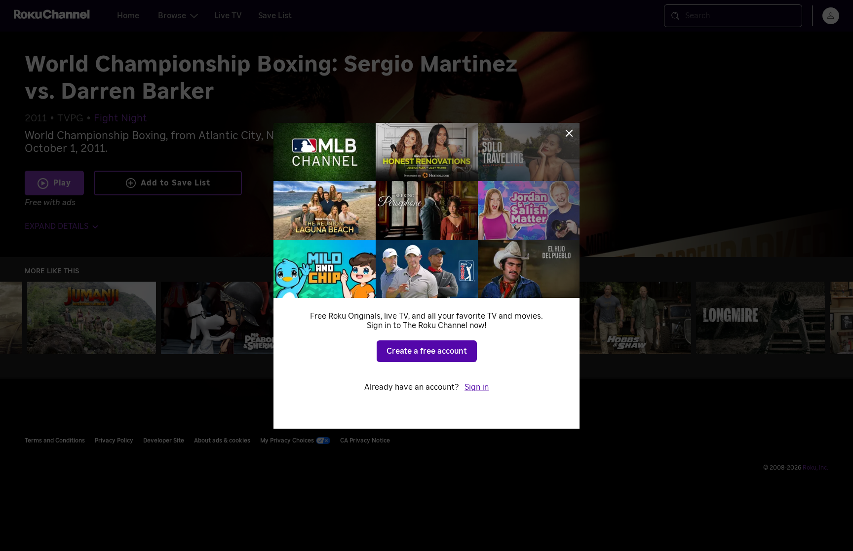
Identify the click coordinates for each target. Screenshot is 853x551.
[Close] (569, 133)
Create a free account (427, 351)
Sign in (477, 387)
